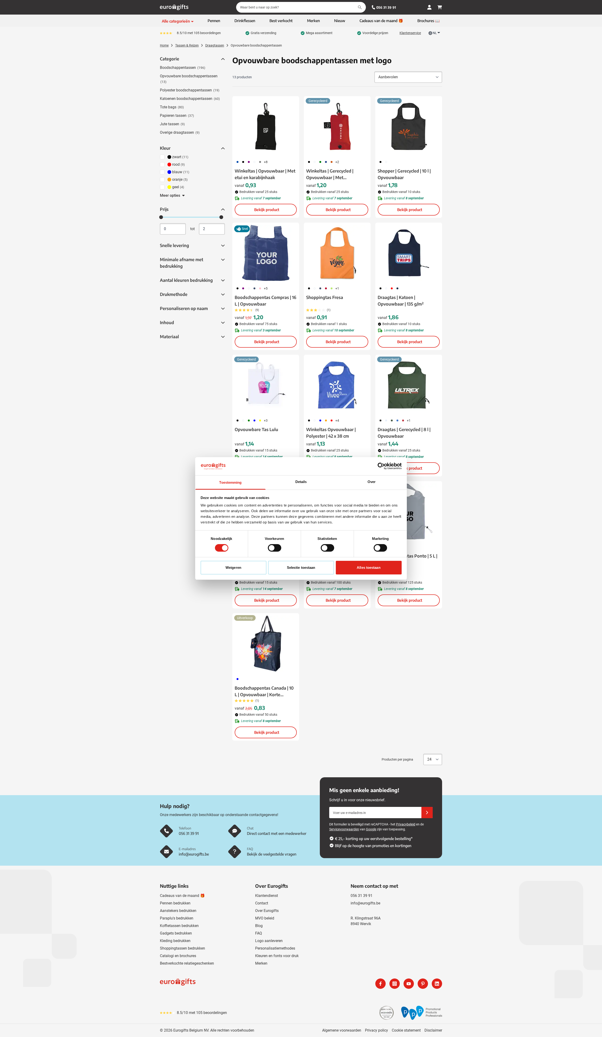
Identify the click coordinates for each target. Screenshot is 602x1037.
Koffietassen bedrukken (179, 925)
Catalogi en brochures (178, 956)
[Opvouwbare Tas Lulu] (266, 385)
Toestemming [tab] (230, 482)
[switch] (274, 548)
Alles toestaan (368, 568)
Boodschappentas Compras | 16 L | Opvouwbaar (265, 300)
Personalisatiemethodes (275, 948)
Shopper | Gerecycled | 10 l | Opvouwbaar (404, 174)
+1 (337, 288)
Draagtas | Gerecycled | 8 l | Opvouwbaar (404, 433)
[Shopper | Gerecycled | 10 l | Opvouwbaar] (409, 126)
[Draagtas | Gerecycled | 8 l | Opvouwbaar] (409, 385)
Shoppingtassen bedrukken (182, 948)
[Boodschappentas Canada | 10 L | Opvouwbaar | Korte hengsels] (266, 644)
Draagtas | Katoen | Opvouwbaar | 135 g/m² (401, 300)
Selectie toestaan (301, 568)
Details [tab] (301, 482)
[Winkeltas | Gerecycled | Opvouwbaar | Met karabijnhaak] (337, 126)
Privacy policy (376, 1030)
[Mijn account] (429, 7)
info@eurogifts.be (365, 903)
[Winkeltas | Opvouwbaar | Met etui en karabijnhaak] (266, 126)
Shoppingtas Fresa (324, 297)
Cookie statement (406, 1030)
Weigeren (233, 568)
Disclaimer (433, 1030)
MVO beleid (264, 918)
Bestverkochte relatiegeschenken (187, 963)
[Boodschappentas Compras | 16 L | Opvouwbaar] (266, 253)
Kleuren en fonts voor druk (277, 956)
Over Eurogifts (267, 910)
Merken (261, 963)
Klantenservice (410, 33)
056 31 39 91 (386, 7)
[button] (222, 59)
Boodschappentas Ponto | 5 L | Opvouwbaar (407, 559)
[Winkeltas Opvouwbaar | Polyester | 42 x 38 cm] (337, 385)
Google (371, 829)
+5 (266, 288)
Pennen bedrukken (175, 903)
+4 (337, 420)
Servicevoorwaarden (344, 829)
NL (435, 33)
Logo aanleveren (269, 941)
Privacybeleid (405, 824)
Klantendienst (266, 895)
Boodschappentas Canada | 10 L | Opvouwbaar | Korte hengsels (264, 691)
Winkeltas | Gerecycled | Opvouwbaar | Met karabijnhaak (329, 174)
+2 (337, 162)
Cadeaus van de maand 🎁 (182, 895)
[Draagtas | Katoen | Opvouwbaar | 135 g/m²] (409, 253)
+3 (266, 420)
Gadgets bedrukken (176, 933)
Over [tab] (372, 482)
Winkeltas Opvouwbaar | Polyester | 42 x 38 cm (331, 433)
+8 (266, 162)
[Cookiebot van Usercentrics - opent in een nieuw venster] (381, 466)
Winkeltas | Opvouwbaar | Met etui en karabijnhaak (265, 174)
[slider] (161, 217)
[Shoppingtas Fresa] (337, 253)
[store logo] (229, 983)
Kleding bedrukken (175, 941)
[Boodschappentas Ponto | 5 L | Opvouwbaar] (409, 511)
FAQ (258, 933)
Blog (259, 925)
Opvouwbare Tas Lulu (256, 429)
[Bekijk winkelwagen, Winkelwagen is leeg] (439, 7)
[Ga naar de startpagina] (174, 7)
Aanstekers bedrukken (178, 910)
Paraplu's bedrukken (176, 918)
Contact (261, 903)
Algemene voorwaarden (341, 1030)
